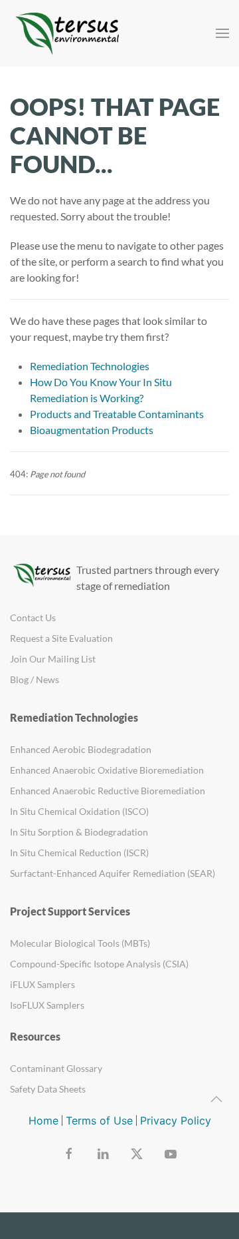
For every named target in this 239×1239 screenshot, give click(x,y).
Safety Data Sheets (48, 1089)
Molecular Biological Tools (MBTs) (80, 943)
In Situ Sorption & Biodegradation (79, 832)
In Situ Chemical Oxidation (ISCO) (79, 811)
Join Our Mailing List (53, 658)
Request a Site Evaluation (61, 638)
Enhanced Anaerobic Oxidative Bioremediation (107, 770)
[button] (222, 33)
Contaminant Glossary (56, 1068)
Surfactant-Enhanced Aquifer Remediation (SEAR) (112, 873)
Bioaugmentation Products (91, 429)
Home (43, 1120)
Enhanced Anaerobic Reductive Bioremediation (107, 790)
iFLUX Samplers (42, 984)
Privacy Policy (175, 1120)
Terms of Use (99, 1120)
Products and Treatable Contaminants (117, 413)
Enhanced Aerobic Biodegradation (80, 749)
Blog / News (34, 679)
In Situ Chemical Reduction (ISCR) (79, 852)
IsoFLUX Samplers (47, 1005)
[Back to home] (69, 33)
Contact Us (33, 617)
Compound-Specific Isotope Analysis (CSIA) (99, 963)
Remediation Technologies (89, 366)
